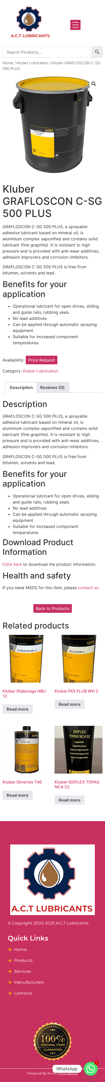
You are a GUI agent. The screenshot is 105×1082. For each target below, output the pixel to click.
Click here (12, 564)
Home (8, 63)
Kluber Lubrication (32, 63)
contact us (88, 587)
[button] (93, 83)
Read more (18, 709)
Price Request (41, 360)
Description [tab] (21, 387)
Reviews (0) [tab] (52, 387)
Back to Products (52, 608)
